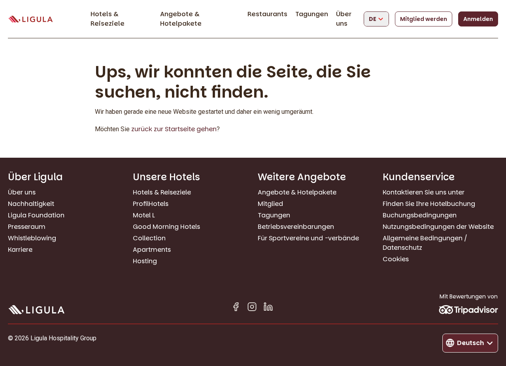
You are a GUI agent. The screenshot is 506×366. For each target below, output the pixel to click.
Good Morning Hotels (166, 226)
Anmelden (478, 19)
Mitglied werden (423, 19)
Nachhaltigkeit (31, 203)
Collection (149, 238)
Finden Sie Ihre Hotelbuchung (429, 203)
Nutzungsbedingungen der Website (438, 226)
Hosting (145, 261)
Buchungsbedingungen (420, 215)
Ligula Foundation (36, 215)
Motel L (144, 215)
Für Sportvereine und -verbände (308, 238)
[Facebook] (236, 308)
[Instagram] (252, 308)
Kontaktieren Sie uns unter (423, 192)
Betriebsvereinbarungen (296, 226)
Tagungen (311, 14)
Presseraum (26, 226)
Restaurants (267, 14)
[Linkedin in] (268, 308)
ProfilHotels (150, 203)
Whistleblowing (32, 238)
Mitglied (270, 203)
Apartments (152, 249)
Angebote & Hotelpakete (181, 18)
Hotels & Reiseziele (108, 18)
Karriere (20, 249)
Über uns (343, 18)
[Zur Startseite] (30, 19)
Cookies (396, 259)
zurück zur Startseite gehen (174, 129)
